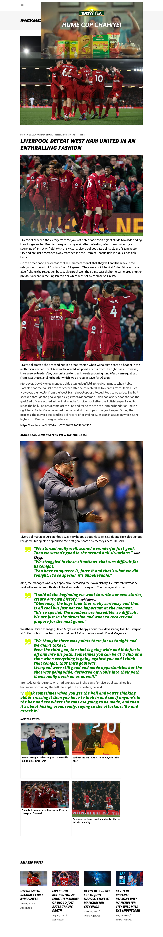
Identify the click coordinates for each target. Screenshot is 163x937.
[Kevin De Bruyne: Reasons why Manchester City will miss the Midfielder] (129, 878)
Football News (68, 134)
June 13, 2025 (91, 911)
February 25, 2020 (28, 134)
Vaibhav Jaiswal (45, 134)
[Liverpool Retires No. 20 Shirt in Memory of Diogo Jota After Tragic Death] (65, 878)
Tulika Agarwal (92, 915)
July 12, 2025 (58, 915)
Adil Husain (26, 907)
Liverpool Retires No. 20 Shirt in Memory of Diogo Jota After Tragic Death (65, 901)
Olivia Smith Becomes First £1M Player (31, 895)
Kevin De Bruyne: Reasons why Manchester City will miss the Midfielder (128, 901)
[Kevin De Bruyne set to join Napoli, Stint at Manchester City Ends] (97, 878)
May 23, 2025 (122, 915)
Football (57, 134)
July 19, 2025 (27, 903)
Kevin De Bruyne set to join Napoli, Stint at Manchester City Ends (97, 899)
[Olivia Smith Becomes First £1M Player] (33, 878)
